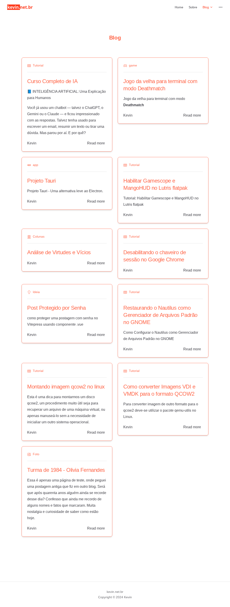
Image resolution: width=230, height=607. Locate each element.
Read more (96, 143)
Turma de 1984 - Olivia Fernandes (66, 470)
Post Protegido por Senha (56, 308)
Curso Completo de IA (52, 81)
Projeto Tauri (41, 181)
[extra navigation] (221, 7)
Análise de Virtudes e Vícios (59, 252)
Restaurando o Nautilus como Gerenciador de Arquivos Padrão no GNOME (160, 315)
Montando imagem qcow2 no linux (66, 387)
